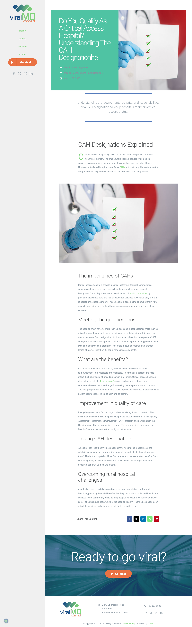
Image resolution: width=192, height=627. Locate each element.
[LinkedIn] (143, 518)
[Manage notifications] (6, 621)
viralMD (150, 623)
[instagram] (156, 613)
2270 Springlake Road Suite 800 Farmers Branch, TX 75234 (115, 609)
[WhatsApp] (150, 518)
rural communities (138, 293)
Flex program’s (107, 381)
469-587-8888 (154, 605)
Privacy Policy (129, 623)
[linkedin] (161, 613)
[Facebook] (129, 518)
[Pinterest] (156, 518)
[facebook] (146, 613)
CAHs (122, 167)
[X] (136, 518)
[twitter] (151, 613)
